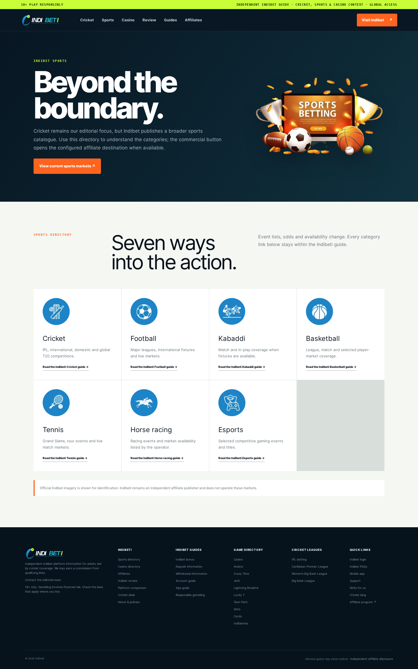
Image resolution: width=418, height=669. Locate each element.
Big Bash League (303, 580)
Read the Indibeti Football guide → (154, 366)
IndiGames (241, 623)
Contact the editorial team (43, 580)
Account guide (186, 580)
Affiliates (193, 20)
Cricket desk (126, 595)
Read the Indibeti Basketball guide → (331, 366)
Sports (108, 20)
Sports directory (129, 559)
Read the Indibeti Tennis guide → (65, 458)
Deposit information (189, 566)
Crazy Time (241, 573)
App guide (182, 587)
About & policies (129, 602)
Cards (238, 616)
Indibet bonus (185, 559)
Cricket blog (358, 595)
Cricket (87, 20)
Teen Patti (240, 602)
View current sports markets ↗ (67, 166)
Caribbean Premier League (310, 566)
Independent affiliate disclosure (371, 658)
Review (149, 20)
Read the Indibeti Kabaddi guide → (241, 366)
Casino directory (129, 566)
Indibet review (127, 580)
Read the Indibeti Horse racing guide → (157, 458)
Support (355, 580)
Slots (237, 609)
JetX (237, 580)
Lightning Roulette (246, 587)
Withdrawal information (191, 573)
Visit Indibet (377, 20)
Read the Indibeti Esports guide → (241, 458)
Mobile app (357, 573)
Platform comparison (132, 587)
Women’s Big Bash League (309, 573)
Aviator (238, 566)
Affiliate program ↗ (363, 602)
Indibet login (358, 559)
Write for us (358, 587)
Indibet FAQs (358, 566)
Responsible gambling (190, 595)
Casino (128, 20)
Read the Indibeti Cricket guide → (66, 366)
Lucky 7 (239, 595)
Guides (170, 20)
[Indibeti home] (44, 20)
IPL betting (299, 559)
